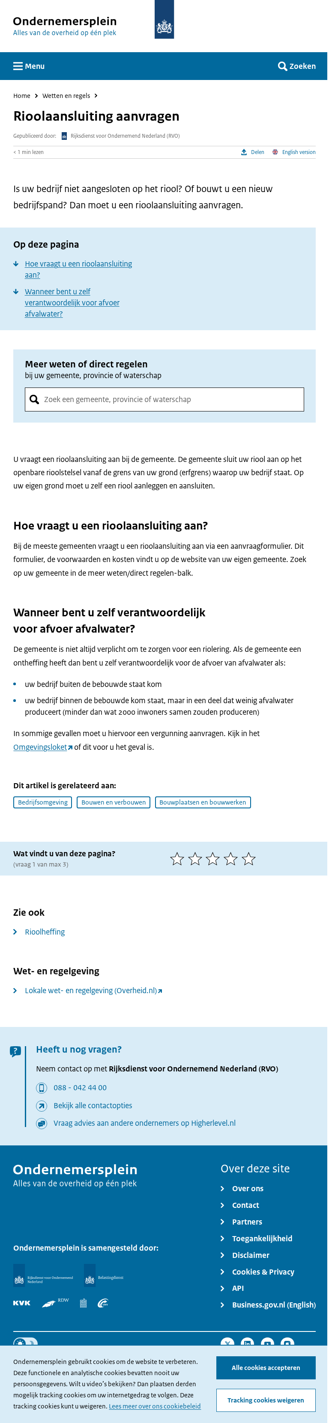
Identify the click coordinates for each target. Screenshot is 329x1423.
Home (21, 96)
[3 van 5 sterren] (215, 858)
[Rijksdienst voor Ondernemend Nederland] (42, 1275)
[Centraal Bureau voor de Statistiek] (83, 1303)
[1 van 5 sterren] (179, 858)
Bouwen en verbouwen (113, 802)
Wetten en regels (66, 96)
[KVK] (21, 1303)
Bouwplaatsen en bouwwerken (202, 802)
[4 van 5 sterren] (233, 858)
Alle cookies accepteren (266, 1368)
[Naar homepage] (164, 19)
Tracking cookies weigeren (265, 1400)
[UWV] (103, 1303)
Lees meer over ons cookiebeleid (155, 1406)
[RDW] (55, 1303)
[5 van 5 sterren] (251, 858)
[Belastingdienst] (103, 1275)
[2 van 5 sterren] (197, 858)
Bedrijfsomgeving (43, 802)
